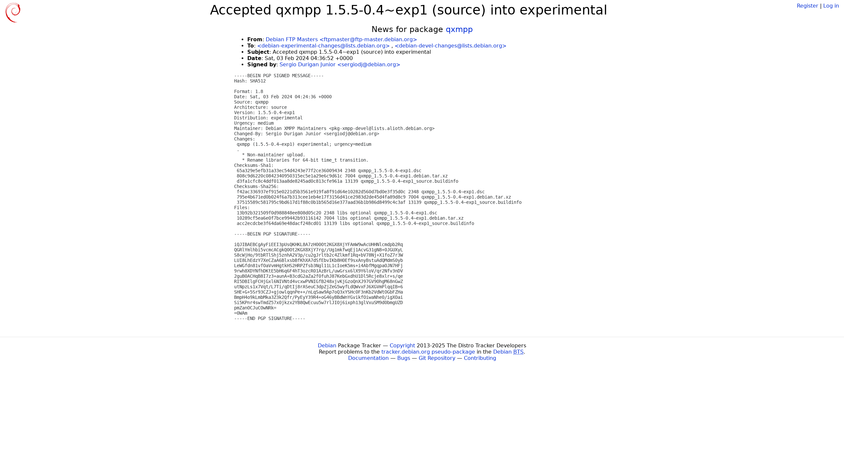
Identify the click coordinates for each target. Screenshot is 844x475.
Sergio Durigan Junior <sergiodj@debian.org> (340, 64)
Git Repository (437, 358)
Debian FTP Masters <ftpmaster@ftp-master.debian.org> (341, 39)
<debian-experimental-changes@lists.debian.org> (323, 46)
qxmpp (459, 29)
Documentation (368, 358)
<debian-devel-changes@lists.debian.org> (450, 46)
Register (807, 6)
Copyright (402, 345)
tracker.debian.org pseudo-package (428, 352)
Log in (831, 6)
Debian (327, 345)
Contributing (480, 358)
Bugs (403, 358)
